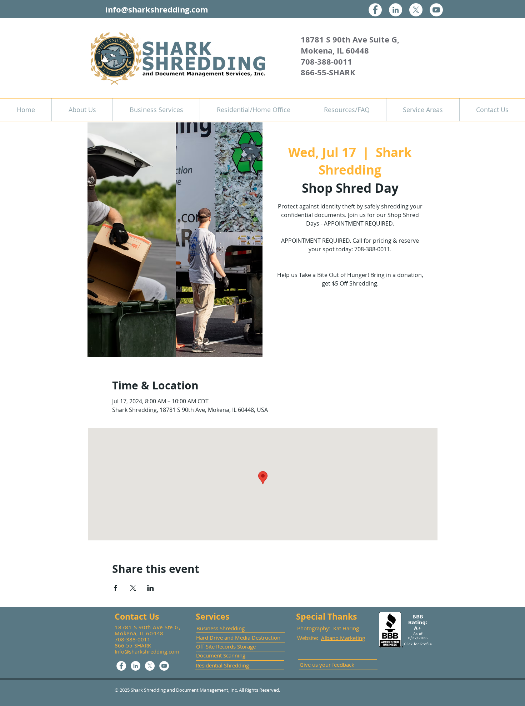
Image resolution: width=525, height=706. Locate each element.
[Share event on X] (133, 588)
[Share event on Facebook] (115, 588)
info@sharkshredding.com (156, 9)
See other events (350, 323)
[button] (156, 109)
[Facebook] (375, 9)
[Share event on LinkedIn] (150, 588)
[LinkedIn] (395, 9)
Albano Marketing (343, 637)
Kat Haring (346, 628)
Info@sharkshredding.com (147, 651)
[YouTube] (436, 9)
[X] (415, 9)
